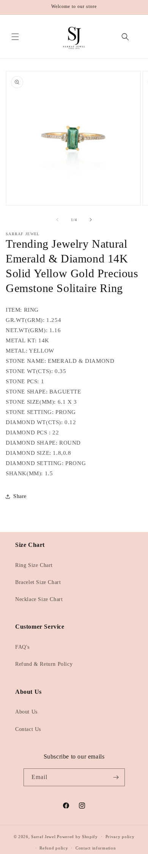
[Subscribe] (116, 777)
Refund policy (53, 848)
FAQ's (22, 647)
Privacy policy (120, 836)
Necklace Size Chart (39, 599)
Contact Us (28, 729)
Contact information (96, 848)
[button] (15, 36)
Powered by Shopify (77, 836)
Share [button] (20, 496)
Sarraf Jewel (43, 836)
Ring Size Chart (34, 565)
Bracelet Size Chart (38, 582)
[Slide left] (57, 219)
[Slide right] (90, 219)
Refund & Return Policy (43, 664)
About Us (26, 712)
